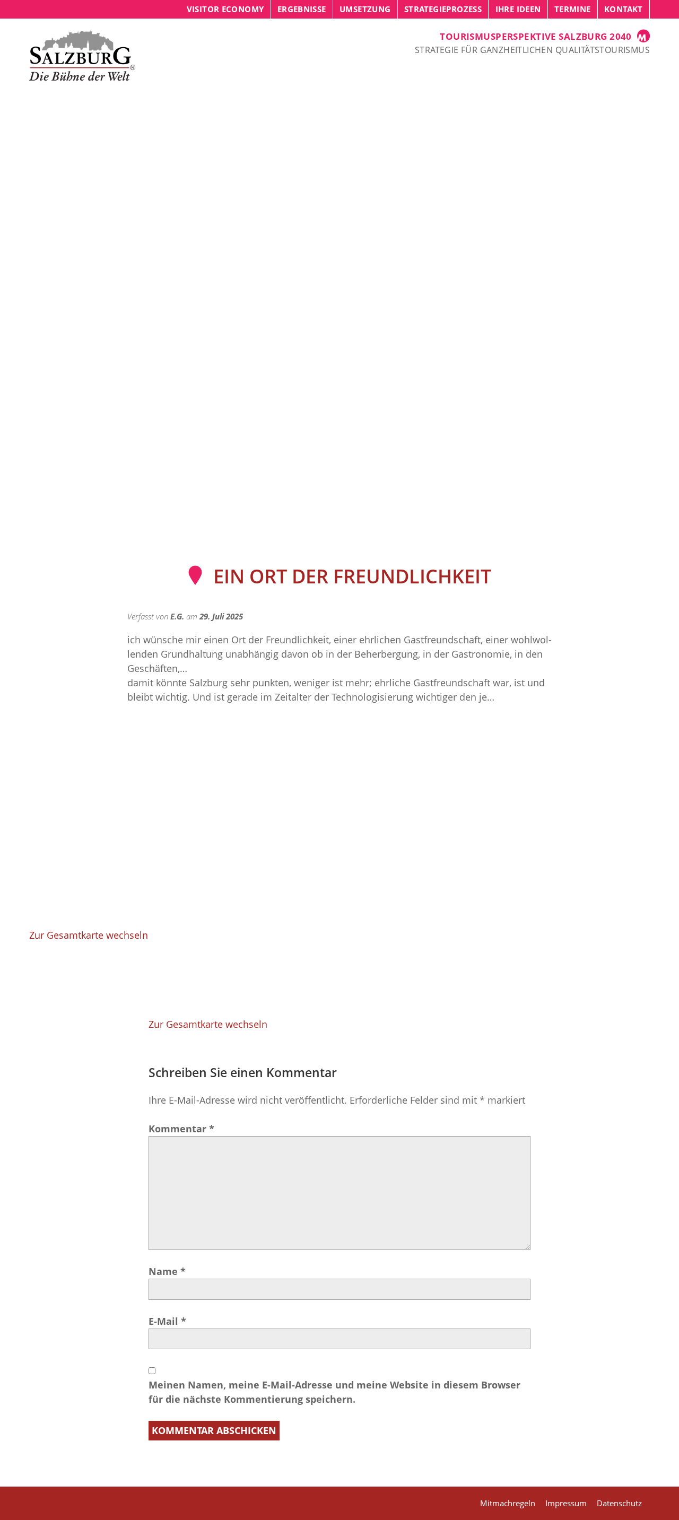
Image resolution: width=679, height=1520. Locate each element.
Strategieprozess (443, 9)
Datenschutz (619, 1503)
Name (167, 1271)
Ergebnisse (301, 9)
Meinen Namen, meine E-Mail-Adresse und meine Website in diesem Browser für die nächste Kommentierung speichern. (334, 1391)
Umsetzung (365, 9)
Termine (572, 9)
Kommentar (181, 1128)
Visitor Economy (225, 9)
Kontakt (623, 9)
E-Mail (167, 1321)
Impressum (566, 1503)
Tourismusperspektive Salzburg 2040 (536, 36)
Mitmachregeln (507, 1503)
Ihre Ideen (518, 9)
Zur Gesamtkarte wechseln (88, 935)
